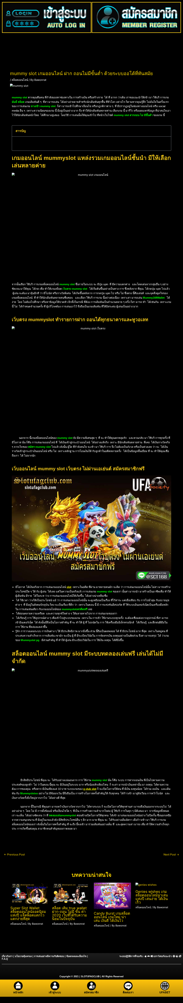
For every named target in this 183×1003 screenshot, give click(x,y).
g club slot (89, 788)
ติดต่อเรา (128, 992)
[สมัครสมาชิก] (91, 985)
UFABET (164, 992)
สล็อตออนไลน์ (20, 80)
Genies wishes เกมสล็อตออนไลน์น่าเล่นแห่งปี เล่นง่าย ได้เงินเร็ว (151, 896)
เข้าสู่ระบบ (55, 992)
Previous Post (14, 854)
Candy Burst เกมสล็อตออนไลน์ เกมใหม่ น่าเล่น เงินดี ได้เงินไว (112, 917)
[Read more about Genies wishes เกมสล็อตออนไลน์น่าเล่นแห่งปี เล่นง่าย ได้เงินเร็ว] (146, 884)
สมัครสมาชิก (91, 992)
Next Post (171, 854)
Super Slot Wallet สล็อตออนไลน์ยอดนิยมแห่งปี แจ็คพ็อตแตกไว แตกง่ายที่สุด (28, 913)
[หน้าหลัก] (18, 985)
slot (69, 586)
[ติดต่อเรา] (128, 985)
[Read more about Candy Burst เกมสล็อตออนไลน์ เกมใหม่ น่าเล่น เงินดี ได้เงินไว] (112, 895)
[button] (166, 131)
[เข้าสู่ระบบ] (54, 985)
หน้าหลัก (18, 992)
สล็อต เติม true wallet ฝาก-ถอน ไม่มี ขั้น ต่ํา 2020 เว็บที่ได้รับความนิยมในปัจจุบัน (69, 913)
